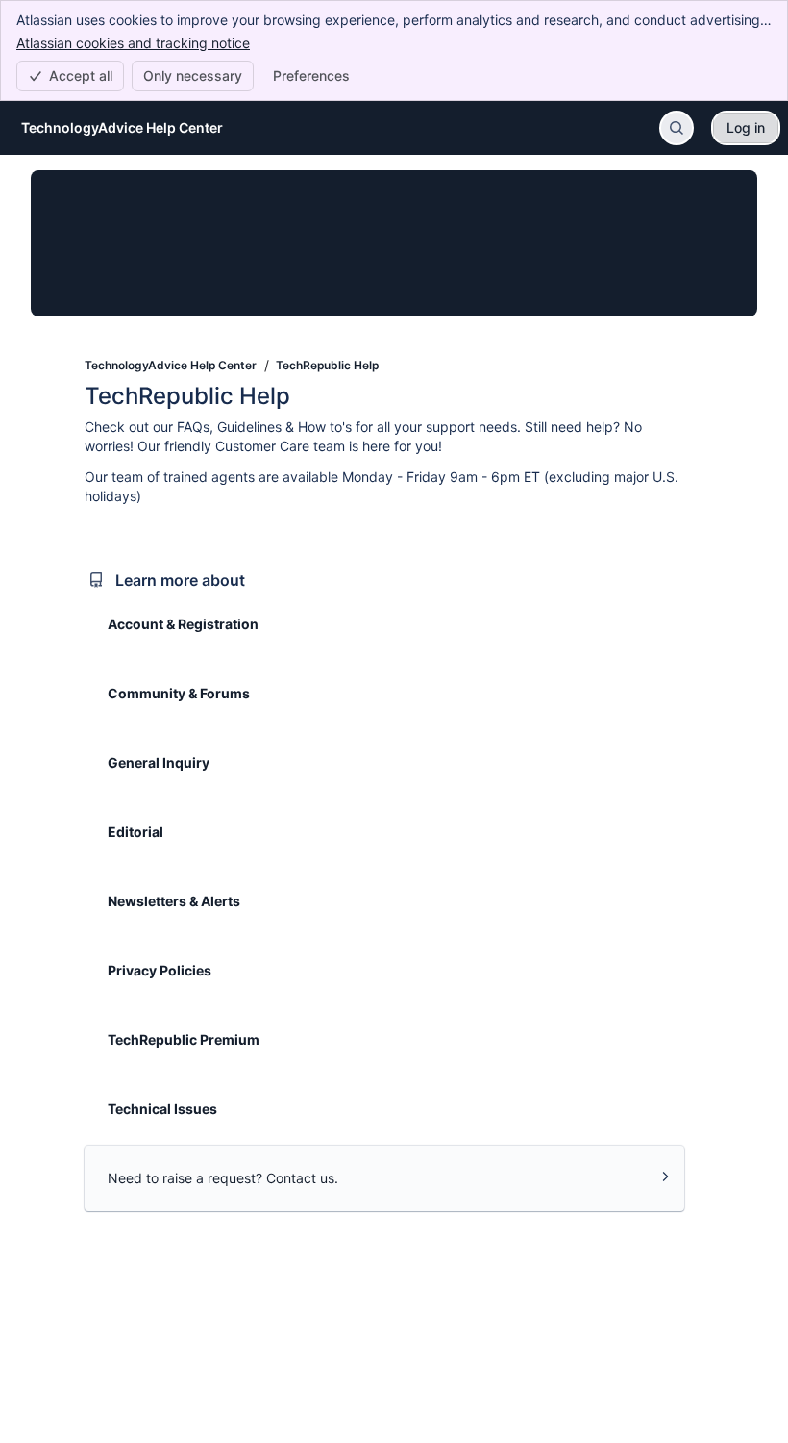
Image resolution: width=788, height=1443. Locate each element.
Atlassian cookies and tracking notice (133, 43)
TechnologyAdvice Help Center (171, 365)
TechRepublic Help (327, 365)
